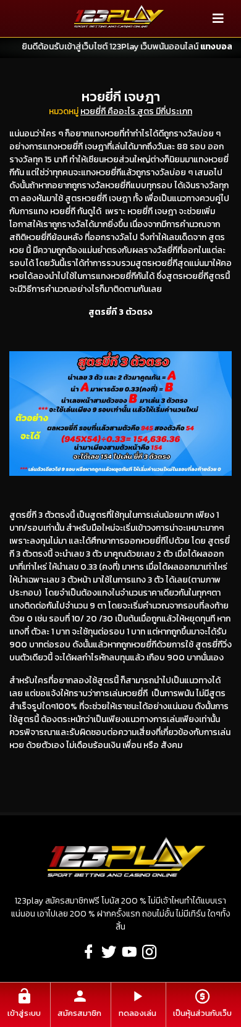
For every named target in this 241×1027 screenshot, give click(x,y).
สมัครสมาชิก (79, 1013)
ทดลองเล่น (137, 1013)
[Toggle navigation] (218, 18)
